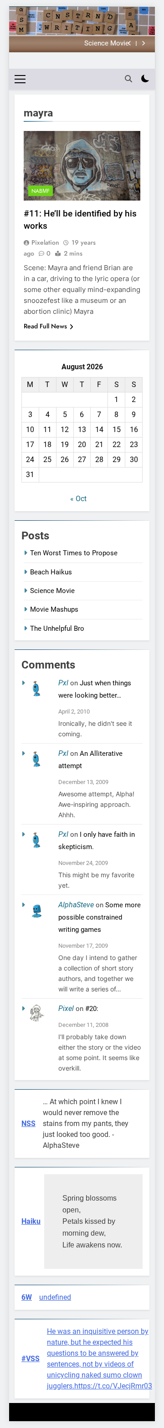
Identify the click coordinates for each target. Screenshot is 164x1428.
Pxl (63, 683)
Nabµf (40, 191)
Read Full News (45, 326)
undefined (55, 1297)
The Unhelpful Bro (57, 628)
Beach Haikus (51, 572)
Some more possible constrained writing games (99, 917)
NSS (28, 1123)
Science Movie (106, 43)
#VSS (30, 1358)
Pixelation (45, 242)
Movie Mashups (54, 609)
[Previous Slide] (129, 43)
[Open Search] (128, 78)
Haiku (31, 1221)
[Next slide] (143, 43)
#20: (91, 1009)
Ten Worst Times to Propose (74, 553)
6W (26, 1297)
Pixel (66, 1008)
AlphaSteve (76, 904)
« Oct (78, 498)
